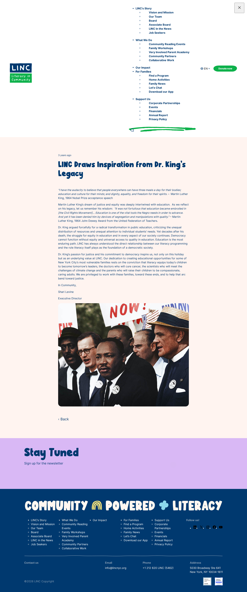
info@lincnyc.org (115, 568)
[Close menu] (239, 8)
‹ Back (63, 419)
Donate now (225, 68)
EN (206, 68)
